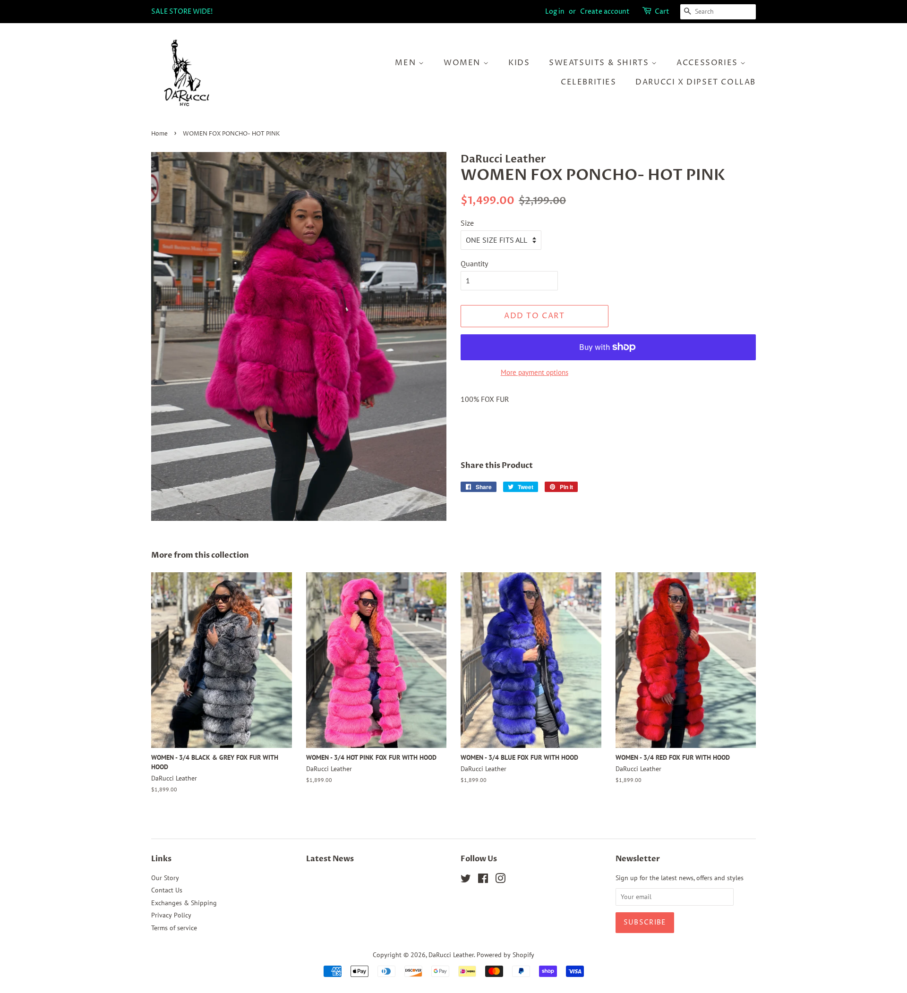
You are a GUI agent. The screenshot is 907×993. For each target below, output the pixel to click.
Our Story (165, 878)
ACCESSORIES (708, 63)
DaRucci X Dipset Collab (695, 82)
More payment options (534, 372)
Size (467, 223)
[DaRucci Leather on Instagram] (500, 880)
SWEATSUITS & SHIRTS (600, 63)
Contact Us (166, 890)
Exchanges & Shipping (184, 903)
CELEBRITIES (588, 82)
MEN (406, 63)
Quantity (474, 263)
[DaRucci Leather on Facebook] (483, 880)
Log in (555, 11)
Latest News (330, 859)
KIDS (519, 63)
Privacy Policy (171, 915)
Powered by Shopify (505, 955)
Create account (605, 11)
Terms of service (174, 928)
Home (159, 134)
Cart (662, 11)
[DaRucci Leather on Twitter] (466, 880)
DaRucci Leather (451, 955)
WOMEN (463, 63)
